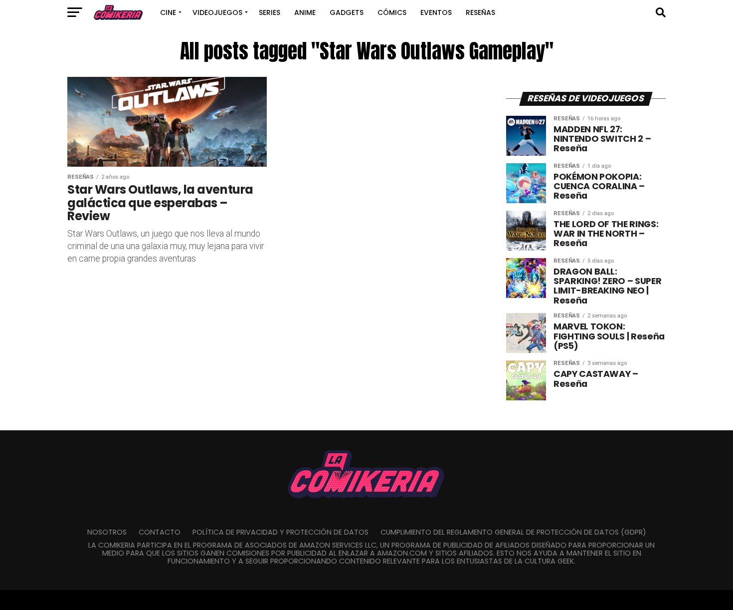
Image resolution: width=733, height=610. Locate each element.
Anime (305, 12)
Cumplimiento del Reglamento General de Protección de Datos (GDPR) (513, 532)
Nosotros (107, 532)
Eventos (436, 12)
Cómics (391, 12)
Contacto (160, 532)
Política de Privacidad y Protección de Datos (280, 532)
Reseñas (480, 12)
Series (269, 12)
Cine (168, 12)
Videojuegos (217, 12)
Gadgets (347, 12)
